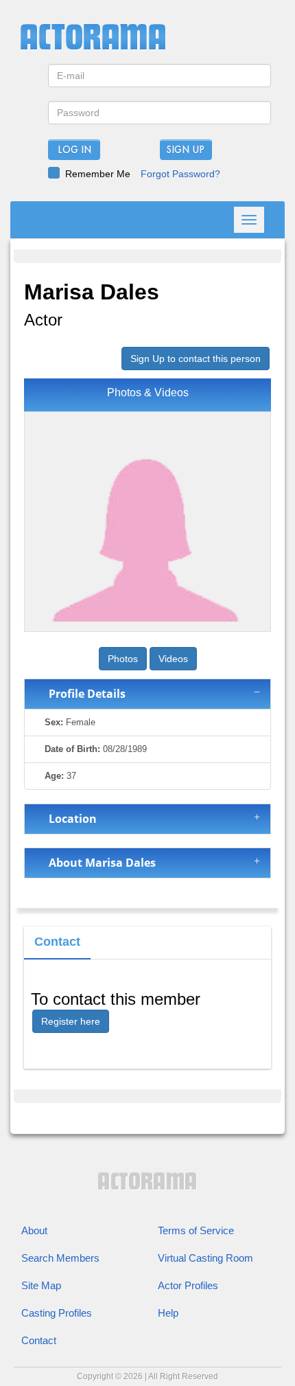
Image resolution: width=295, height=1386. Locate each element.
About (34, 1230)
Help (168, 1313)
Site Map (41, 1285)
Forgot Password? (180, 173)
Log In (74, 150)
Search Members (60, 1258)
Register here (70, 1021)
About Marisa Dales (99, 862)
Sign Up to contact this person (195, 358)
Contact (38, 1340)
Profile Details (84, 693)
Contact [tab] (57, 941)
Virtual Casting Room (205, 1258)
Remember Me (97, 173)
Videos (173, 658)
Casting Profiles (56, 1313)
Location (70, 818)
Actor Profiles (188, 1285)
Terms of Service (196, 1230)
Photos (123, 658)
